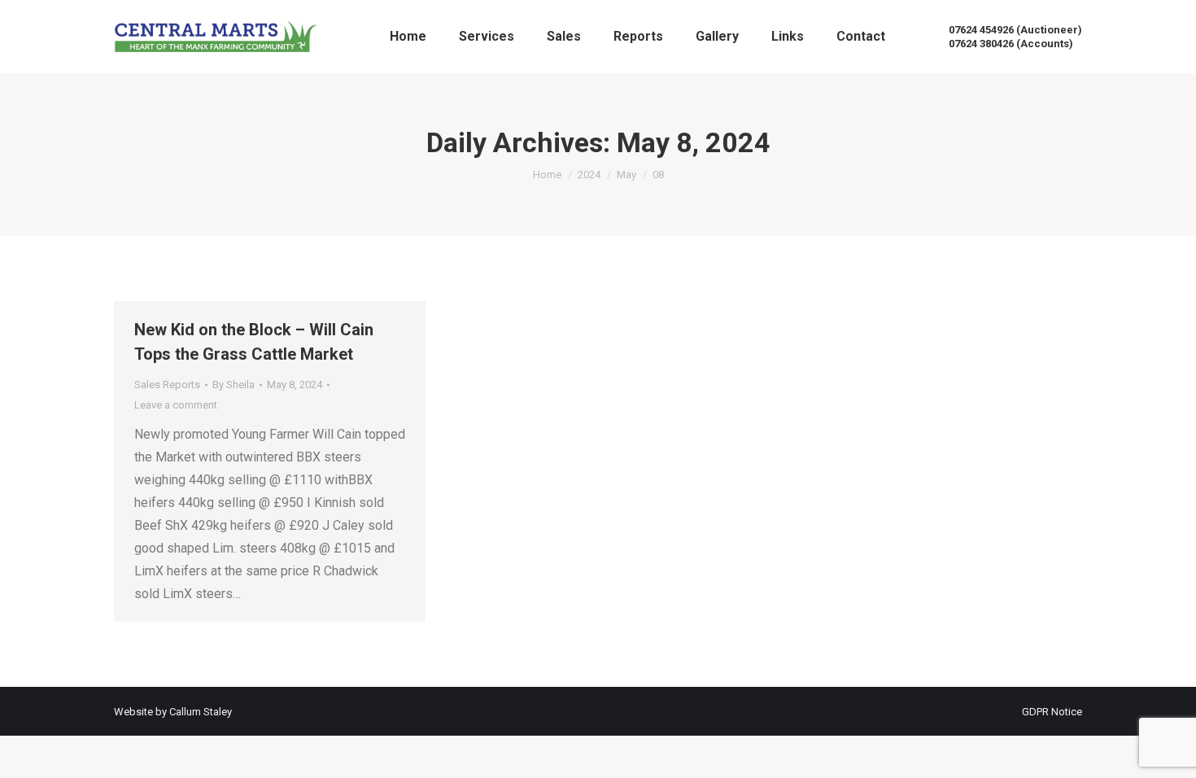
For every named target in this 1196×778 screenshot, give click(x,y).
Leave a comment (175, 405)
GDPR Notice (1052, 712)
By (233, 384)
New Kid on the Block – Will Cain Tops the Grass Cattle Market (253, 342)
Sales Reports (167, 384)
